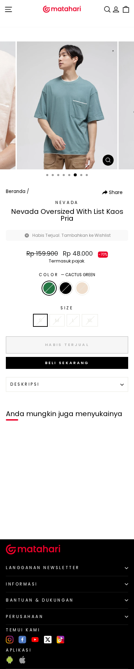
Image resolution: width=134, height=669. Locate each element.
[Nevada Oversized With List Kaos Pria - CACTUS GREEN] (13, 522)
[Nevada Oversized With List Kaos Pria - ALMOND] (29, 522)
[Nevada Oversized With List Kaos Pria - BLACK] (21, 522)
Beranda (15, 191)
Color (67, 275)
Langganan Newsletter (43, 567)
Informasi (22, 584)
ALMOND (82, 288)
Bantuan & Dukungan (40, 600)
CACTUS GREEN (49, 288)
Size (66, 308)
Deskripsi (25, 384)
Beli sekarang (67, 362)
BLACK (65, 288)
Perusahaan (24, 616)
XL (89, 320)
